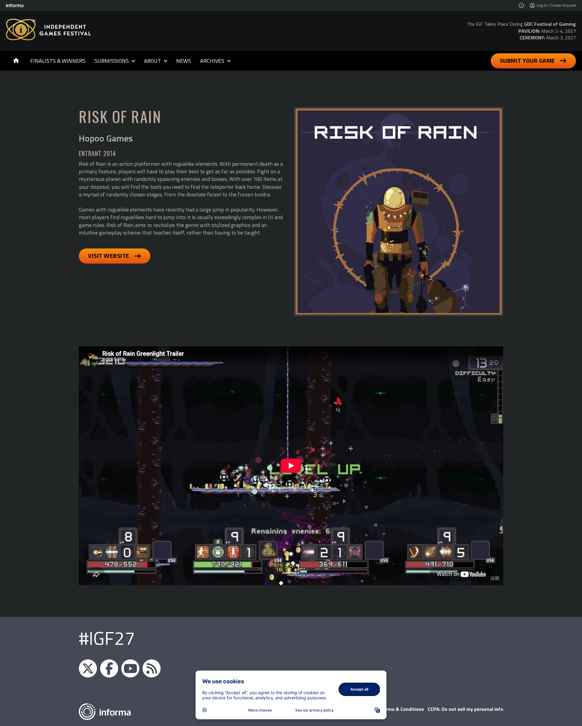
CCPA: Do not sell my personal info (465, 709)
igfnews (88, 668)
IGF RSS (151, 668)
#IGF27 (107, 638)
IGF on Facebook (109, 668)
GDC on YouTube (130, 668)
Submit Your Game (527, 60)
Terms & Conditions (402, 709)
